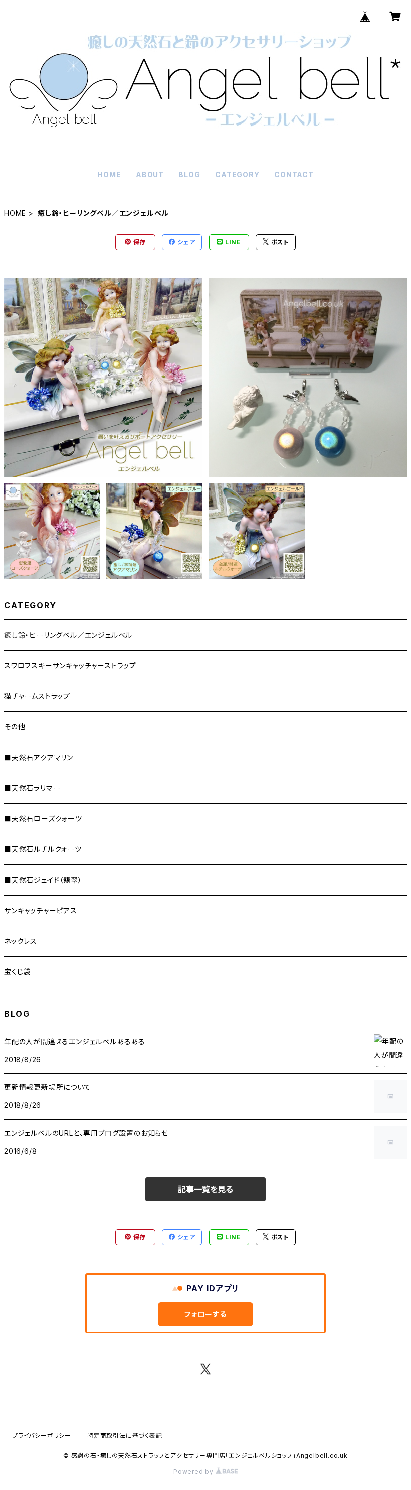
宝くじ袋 (17, 971)
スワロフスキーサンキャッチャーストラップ (70, 665)
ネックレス (20, 941)
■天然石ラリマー (32, 788)
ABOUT (150, 174)
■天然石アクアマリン (38, 757)
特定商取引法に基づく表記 (124, 1435)
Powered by (194, 1471)
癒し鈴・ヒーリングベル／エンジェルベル (68, 635)
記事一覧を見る (205, 1189)
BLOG (189, 174)
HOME (109, 174)
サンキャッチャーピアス (40, 910)
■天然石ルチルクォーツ (43, 849)
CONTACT (294, 174)
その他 (14, 726)
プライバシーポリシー (41, 1435)
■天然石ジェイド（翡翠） (43, 880)
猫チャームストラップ (37, 696)
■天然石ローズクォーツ (43, 818)
